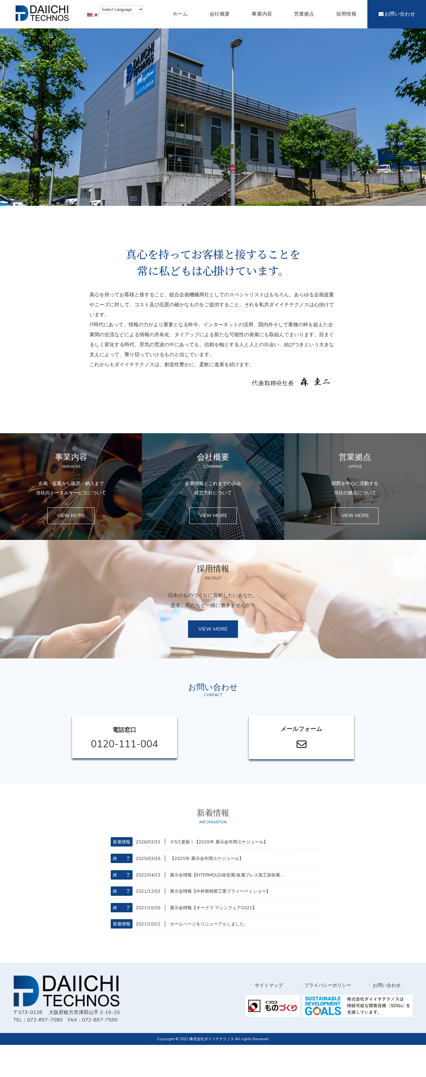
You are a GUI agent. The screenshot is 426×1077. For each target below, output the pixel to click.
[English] (89, 14)
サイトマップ (269, 985)
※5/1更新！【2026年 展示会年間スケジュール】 (219, 842)
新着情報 (121, 842)
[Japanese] (96, 14)
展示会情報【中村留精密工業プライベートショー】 (220, 891)
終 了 (121, 858)
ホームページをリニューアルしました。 (209, 924)
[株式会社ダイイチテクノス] (42, 19)
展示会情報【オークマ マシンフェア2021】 (213, 908)
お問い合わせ (387, 985)
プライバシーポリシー (327, 985)
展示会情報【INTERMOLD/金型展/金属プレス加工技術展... (226, 875)
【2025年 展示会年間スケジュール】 (207, 858)
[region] (213, 117)
